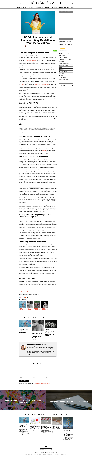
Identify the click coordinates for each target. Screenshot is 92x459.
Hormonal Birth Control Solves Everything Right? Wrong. (56, 428)
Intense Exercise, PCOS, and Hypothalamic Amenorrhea (23, 332)
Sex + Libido (61, 75)
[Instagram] (28, 354)
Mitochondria (61, 69)
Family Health (47, 7)
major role (44, 150)
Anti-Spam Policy (33, 454)
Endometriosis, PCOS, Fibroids (65, 59)
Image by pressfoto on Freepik (24, 291)
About (58, 454)
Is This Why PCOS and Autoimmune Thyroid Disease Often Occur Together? (37, 336)
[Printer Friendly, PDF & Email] (55, 50)
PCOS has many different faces (30, 60)
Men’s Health (54, 7)
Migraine (60, 67)
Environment (60, 7)
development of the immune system (42, 84)
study (55, 118)
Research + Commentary (21, 7)
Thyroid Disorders (62, 77)
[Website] (29, 354)
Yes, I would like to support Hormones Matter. (27, 288)
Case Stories (66, 7)
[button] (51, 449)
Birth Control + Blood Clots (64, 53)
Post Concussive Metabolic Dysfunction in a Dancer (49, 333)
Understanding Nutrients (63, 79)
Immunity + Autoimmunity (64, 63)
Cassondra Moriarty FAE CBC (34, 45)
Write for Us (73, 7)
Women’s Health (30, 7)
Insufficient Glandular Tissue (34, 186)
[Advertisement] (66, 105)
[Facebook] (72, 3)
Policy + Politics (62, 73)
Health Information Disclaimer (47, 454)
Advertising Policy (27, 454)
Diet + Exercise (62, 55)
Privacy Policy (39, 454)
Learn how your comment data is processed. (42, 383)
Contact (61, 454)
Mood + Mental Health (63, 71)
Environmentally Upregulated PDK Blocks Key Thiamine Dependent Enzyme (46, 426)
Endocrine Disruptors (63, 57)
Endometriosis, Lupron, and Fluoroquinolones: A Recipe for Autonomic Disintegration (68, 433)
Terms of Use (54, 454)
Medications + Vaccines (63, 65)
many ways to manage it (36, 247)
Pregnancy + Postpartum (39, 7)
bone (23, 84)
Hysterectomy (61, 61)
